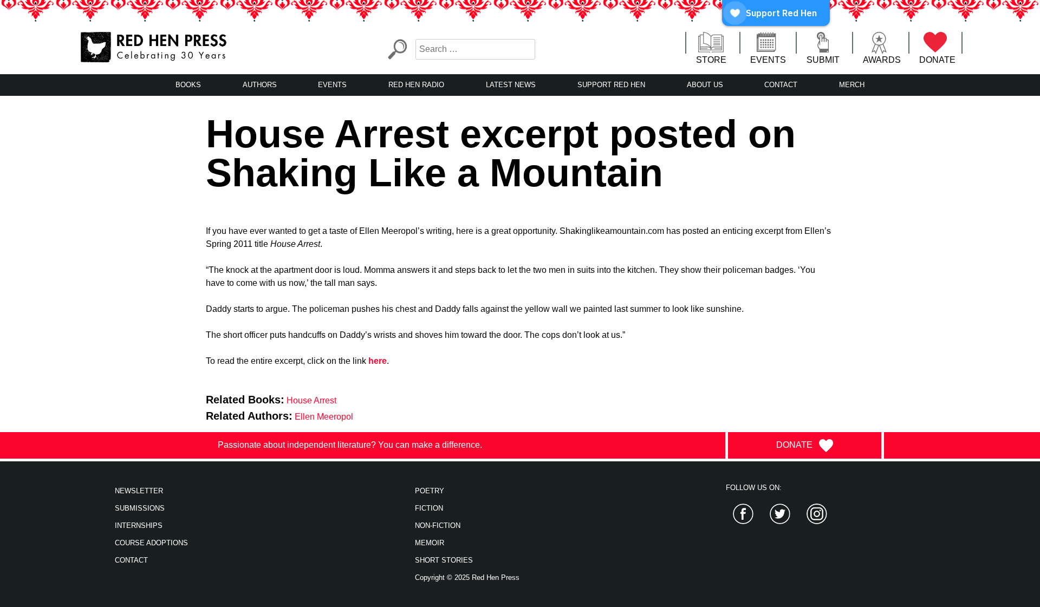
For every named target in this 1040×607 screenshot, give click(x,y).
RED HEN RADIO (416, 85)
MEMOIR (429, 543)
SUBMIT (823, 59)
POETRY (429, 491)
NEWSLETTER (139, 491)
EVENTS (768, 59)
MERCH (851, 85)
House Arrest (311, 400)
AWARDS (882, 59)
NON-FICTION (437, 525)
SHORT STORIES (444, 560)
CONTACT (780, 85)
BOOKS (188, 85)
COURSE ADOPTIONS (151, 543)
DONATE (937, 59)
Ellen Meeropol (324, 416)
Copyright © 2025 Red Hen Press (467, 577)
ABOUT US (705, 85)
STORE (711, 59)
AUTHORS (260, 85)
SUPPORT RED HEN (611, 85)
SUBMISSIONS (140, 508)
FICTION (429, 508)
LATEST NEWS (511, 85)
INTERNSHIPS (138, 525)
